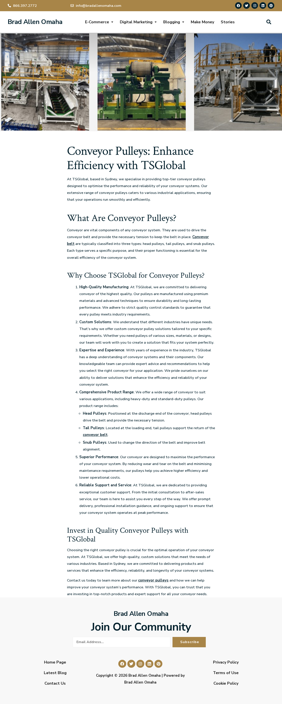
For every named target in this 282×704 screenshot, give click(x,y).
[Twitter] (246, 5)
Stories (228, 22)
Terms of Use (226, 672)
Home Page (55, 662)
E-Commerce (97, 22)
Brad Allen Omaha (35, 21)
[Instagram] (254, 5)
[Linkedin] (263, 5)
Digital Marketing (136, 22)
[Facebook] (238, 5)
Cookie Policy (225, 683)
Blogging (171, 22)
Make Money (202, 22)
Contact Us (55, 683)
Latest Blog (55, 672)
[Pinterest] (271, 5)
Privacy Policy (226, 662)
